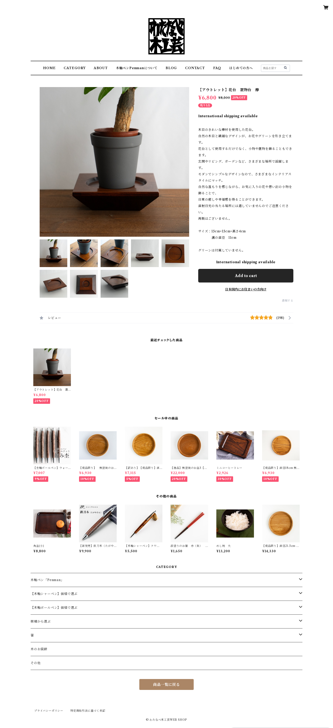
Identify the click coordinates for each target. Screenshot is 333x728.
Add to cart (246, 275)
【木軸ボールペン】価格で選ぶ (54, 608)
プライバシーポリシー (48, 710)
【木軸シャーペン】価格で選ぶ (54, 594)
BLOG (171, 68)
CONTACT (195, 68)
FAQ (217, 68)
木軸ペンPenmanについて (136, 68)
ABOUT (101, 68)
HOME (49, 68)
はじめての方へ (241, 68)
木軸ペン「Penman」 (47, 580)
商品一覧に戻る (166, 684)
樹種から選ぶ (41, 621)
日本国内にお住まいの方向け (245, 289)
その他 (36, 663)
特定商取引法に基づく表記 (87, 710)
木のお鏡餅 (39, 649)
